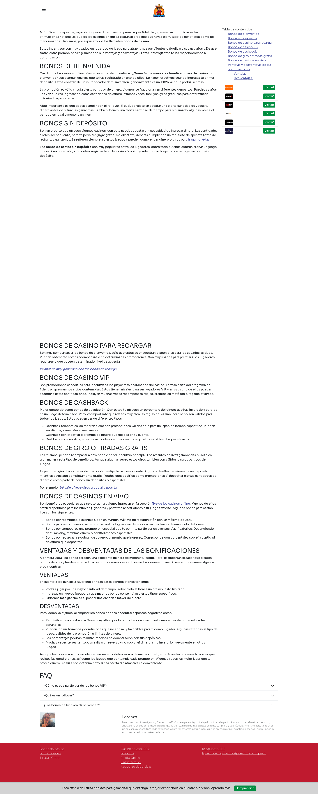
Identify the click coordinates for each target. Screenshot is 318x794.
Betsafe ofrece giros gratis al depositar (88, 487)
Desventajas (243, 78)
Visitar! (269, 87)
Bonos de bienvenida (243, 34)
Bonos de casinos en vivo (247, 60)
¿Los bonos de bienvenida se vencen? (72, 705)
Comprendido (245, 788)
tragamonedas (198, 139)
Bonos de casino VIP (243, 47)
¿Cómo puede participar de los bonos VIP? (75, 686)
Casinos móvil (131, 762)
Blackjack (127, 753)
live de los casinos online (171, 504)
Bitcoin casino (50, 753)
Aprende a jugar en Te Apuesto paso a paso (234, 753)
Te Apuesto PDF (213, 749)
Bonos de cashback (242, 51)
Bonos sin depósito (242, 38)
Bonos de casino (52, 749)
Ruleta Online (130, 758)
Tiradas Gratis (50, 758)
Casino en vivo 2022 (135, 749)
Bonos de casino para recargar (250, 43)
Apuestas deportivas (136, 767)
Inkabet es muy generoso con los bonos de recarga (78, 369)
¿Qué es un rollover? (59, 695)
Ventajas (240, 74)
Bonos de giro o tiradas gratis (250, 56)
